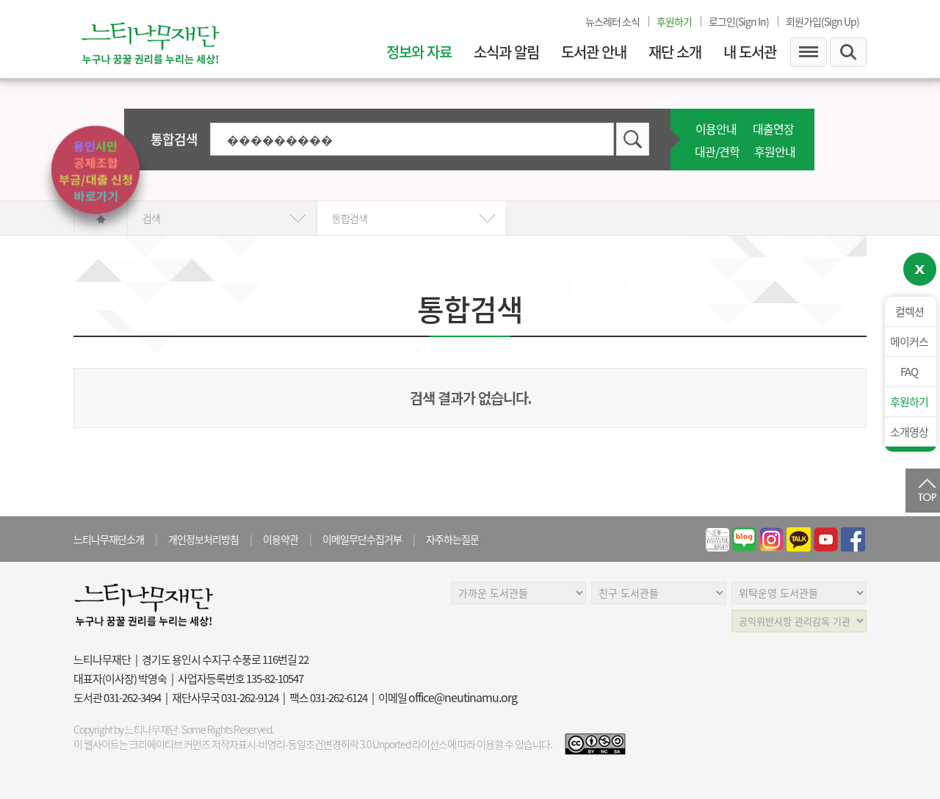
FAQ (909, 372)
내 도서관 (749, 52)
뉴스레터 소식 (612, 21)
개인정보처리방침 (203, 539)
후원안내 (774, 151)
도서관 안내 (593, 52)
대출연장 (773, 128)
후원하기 (909, 402)
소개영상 (909, 432)
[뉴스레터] (717, 539)
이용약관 (280, 539)
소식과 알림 (506, 52)
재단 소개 (674, 52)
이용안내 (716, 128)
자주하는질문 (452, 539)
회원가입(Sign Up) (822, 21)
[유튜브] (826, 539)
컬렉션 (909, 311)
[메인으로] (165, 39)
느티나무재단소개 (108, 539)
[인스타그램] (771, 539)
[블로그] (744, 539)
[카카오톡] (799, 539)
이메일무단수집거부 (362, 539)
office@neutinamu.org (462, 697)
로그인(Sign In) (739, 21)
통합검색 (174, 139)
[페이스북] (853, 539)
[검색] (632, 141)
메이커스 (909, 341)
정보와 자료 (419, 52)
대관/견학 (717, 151)
